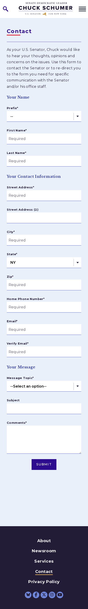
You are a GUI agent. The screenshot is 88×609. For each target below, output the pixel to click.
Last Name (16, 153)
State (12, 254)
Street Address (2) (22, 209)
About (44, 540)
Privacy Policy (44, 581)
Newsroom (44, 550)
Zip (10, 276)
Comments (17, 422)
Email (12, 321)
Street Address (20, 187)
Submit (44, 464)
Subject (13, 400)
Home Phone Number (25, 299)
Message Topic (20, 378)
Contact (44, 571)
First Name (17, 130)
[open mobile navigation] (82, 9)
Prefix (12, 108)
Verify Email (17, 343)
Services (43, 561)
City (11, 232)
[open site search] (5, 9)
